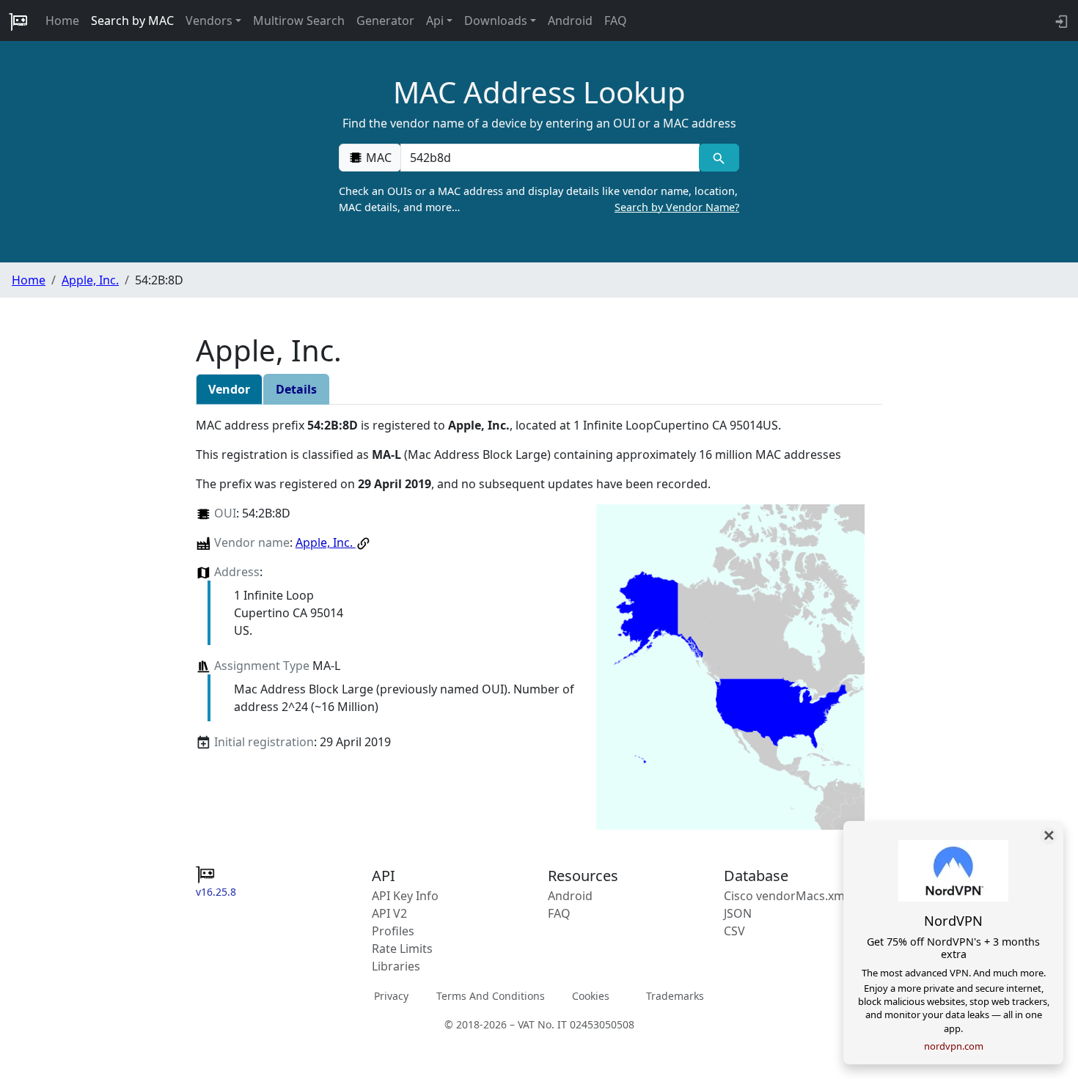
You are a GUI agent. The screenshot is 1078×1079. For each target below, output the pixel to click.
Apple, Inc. (90, 280)
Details (296, 389)
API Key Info (405, 896)
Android (570, 20)
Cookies (590, 996)
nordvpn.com (953, 1046)
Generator (385, 20)
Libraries (396, 966)
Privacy (391, 996)
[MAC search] (719, 158)
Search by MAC (132, 20)
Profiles (393, 931)
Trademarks (675, 996)
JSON (738, 913)
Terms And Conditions (490, 996)
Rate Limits (402, 948)
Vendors (209, 20)
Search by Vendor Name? (677, 207)
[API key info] (1060, 20)
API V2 (389, 913)
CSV (734, 931)
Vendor (229, 389)
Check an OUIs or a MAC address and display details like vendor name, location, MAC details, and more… (539, 199)
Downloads (495, 20)
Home (62, 20)
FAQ (615, 20)
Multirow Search (299, 20)
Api (435, 20)
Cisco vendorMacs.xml (786, 896)
